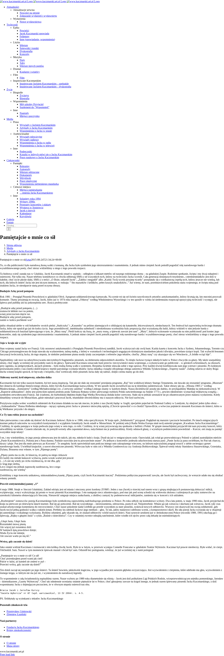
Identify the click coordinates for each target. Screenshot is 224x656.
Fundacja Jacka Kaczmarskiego (23, 627)
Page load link (7, 654)
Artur (28, 259)
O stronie (11, 643)
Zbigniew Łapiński (16, 614)
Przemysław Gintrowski (19, 611)
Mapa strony (13, 646)
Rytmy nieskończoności (19, 630)
